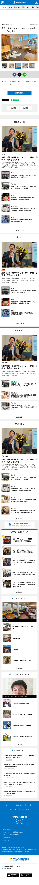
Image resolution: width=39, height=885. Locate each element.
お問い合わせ (6, 837)
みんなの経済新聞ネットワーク (19, 859)
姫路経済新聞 (20, 2)
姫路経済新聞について (9, 829)
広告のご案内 (6, 840)
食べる (10, 7)
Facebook (17, 821)
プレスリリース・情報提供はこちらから (13, 832)
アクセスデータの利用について (11, 834)
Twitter (22, 821)
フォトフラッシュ (7, 24)
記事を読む (20, 93)
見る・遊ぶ (17, 7)
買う (23, 7)
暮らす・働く (30, 7)
